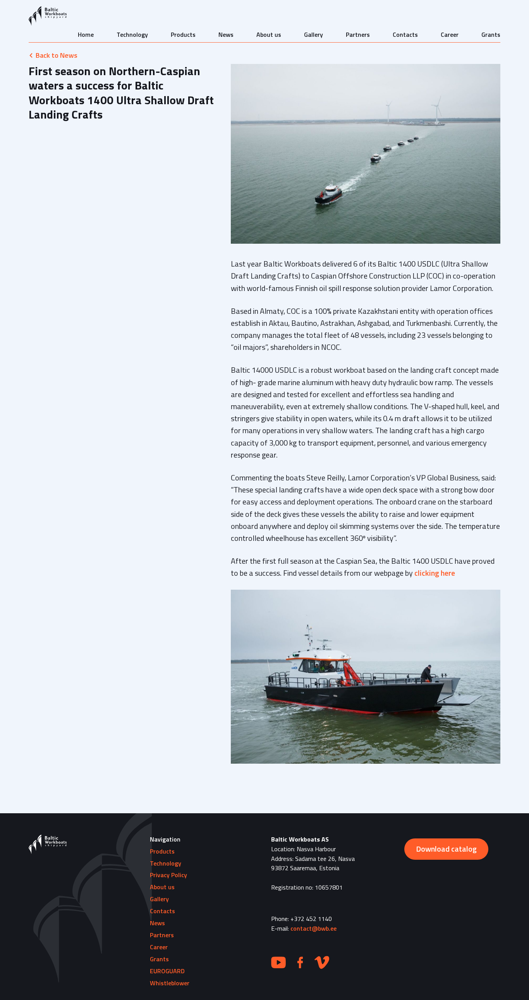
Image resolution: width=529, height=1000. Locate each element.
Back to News (56, 55)
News (226, 34)
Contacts (405, 34)
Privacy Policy (168, 875)
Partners (358, 34)
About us (268, 34)
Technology (132, 34)
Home (86, 34)
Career (450, 34)
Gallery (313, 34)
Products (183, 34)
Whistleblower (169, 983)
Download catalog (446, 849)
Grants (490, 34)
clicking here (434, 573)
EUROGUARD (167, 971)
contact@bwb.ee (313, 928)
